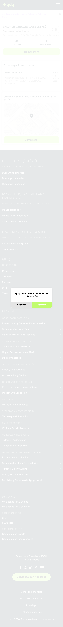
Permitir (42, 304)
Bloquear (21, 304)
